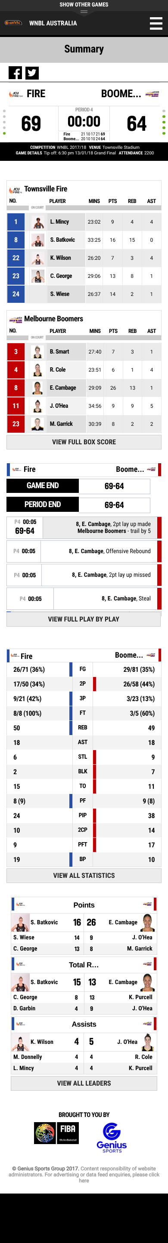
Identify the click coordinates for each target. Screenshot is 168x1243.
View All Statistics (84, 875)
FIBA (56, 1138)
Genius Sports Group (111, 1138)
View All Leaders (84, 1083)
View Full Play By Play (83, 619)
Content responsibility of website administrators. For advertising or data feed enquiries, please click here (84, 1175)
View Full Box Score (84, 442)
